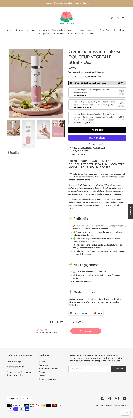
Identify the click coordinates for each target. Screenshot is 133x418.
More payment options (97, 144)
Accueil (42, 361)
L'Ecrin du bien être (105, 405)
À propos (42, 372)
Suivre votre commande (48, 368)
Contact (42, 376)
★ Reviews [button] (130, 212)
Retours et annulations (48, 379)
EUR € (25, 398)
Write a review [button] (85, 331)
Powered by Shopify (119, 405)
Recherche (43, 365)
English (12, 398)
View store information (80, 154)
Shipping (82, 72)
